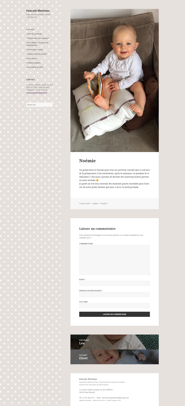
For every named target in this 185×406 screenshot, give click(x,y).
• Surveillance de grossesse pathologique (37, 43)
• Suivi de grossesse (34, 34)
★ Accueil (30, 29)
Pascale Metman (38, 11)
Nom (82, 279)
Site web (83, 302)
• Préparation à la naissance (37, 38)
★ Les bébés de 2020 (34, 67)
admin (95, 203)
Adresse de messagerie (91, 290)
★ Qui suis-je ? (32, 58)
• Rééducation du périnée (36, 54)
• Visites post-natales (34, 49)
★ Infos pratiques (33, 63)
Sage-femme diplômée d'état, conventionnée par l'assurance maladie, (102, 382)
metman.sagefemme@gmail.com (36, 93)
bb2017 (104, 203)
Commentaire (86, 243)
